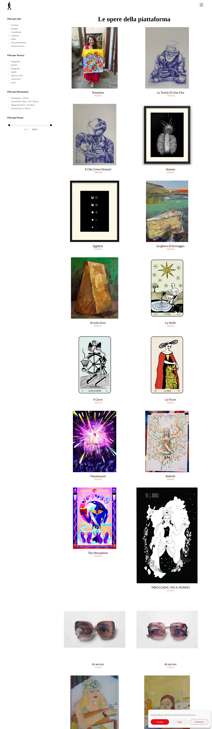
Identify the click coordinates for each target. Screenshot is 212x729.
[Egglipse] (94, 182)
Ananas (170, 169)
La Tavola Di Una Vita (170, 92)
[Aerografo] (9, 68)
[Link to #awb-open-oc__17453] (201, 5)
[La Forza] (167, 335)
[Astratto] (9, 28)
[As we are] (94, 600)
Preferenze (199, 722)
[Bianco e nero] (9, 75)
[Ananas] (167, 105)
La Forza (170, 399)
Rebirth (170, 476)
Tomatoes (98, 92)
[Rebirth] (167, 412)
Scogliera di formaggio (170, 246)
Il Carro (98, 399)
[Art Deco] (9, 25)
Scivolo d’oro (98, 322)
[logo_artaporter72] (9, 2)
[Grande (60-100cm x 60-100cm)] (9, 101)
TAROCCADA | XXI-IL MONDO (170, 587)
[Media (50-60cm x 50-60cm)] (9, 105)
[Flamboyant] (94, 412)
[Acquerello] (9, 61)
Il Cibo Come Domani (98, 169)
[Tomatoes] (94, 29)
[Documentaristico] (9, 42)
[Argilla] (9, 72)
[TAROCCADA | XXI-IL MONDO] (167, 489)
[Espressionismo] (9, 46)
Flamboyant (98, 476)
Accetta (160, 722)
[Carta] (9, 82)
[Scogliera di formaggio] (167, 182)
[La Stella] (167, 259)
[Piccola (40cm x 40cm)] (9, 108)
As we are (98, 664)
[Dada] (9, 39)
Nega (179, 722)
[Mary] (94, 677)
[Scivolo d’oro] (94, 259)
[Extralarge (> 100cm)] (9, 98)
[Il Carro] (94, 335)
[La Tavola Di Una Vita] (167, 29)
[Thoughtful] (167, 677)
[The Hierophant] (94, 489)
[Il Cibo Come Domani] (94, 105)
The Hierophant (98, 553)
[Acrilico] (9, 65)
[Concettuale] (9, 32)
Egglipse (98, 246)
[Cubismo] (9, 35)
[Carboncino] (9, 79)
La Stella (170, 322)
